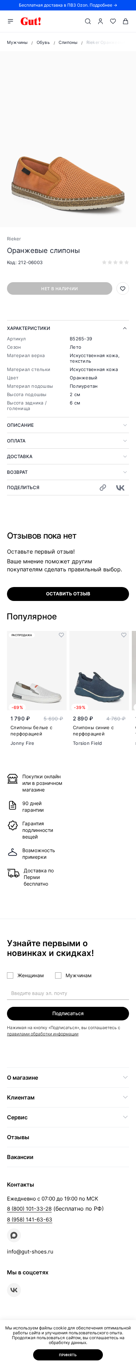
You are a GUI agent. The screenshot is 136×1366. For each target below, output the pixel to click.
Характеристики (28, 328)
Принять (68, 1355)
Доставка (19, 456)
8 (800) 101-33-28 (29, 1208)
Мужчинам (79, 975)
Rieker (14, 238)
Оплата (16, 440)
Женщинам (30, 975)
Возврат (17, 472)
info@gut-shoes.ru (30, 1251)
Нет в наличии (59, 288)
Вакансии (20, 1156)
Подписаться (68, 1013)
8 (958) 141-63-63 (29, 1219)
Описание (20, 425)
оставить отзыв (68, 593)
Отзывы (18, 1137)
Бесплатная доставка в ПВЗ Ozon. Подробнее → (68, 5)
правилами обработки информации (42, 1033)
